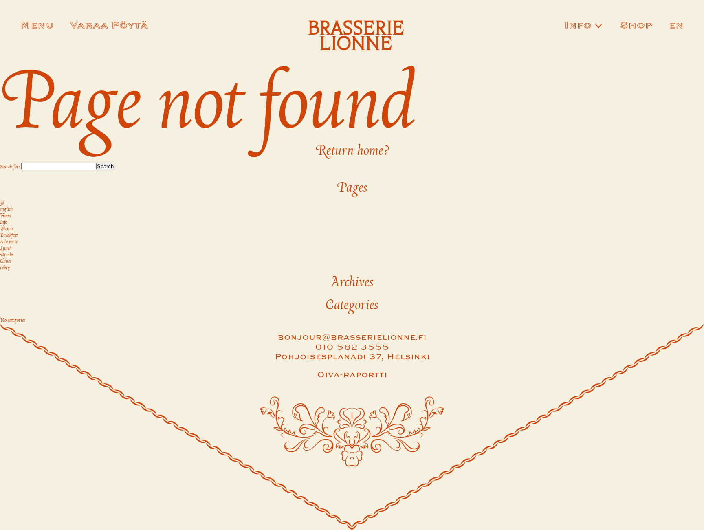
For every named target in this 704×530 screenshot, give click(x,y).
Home (5, 216)
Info (578, 26)
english (6, 209)
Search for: (10, 167)
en (676, 26)
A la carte (9, 242)
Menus (6, 229)
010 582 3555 (352, 347)
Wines (5, 261)
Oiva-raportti (352, 375)
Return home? (352, 151)
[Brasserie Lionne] (356, 36)
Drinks (6, 255)
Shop (636, 26)
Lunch (6, 248)
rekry (5, 268)
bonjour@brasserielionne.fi (352, 338)
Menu (37, 26)
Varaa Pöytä (109, 26)
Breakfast (9, 235)
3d (2, 203)
